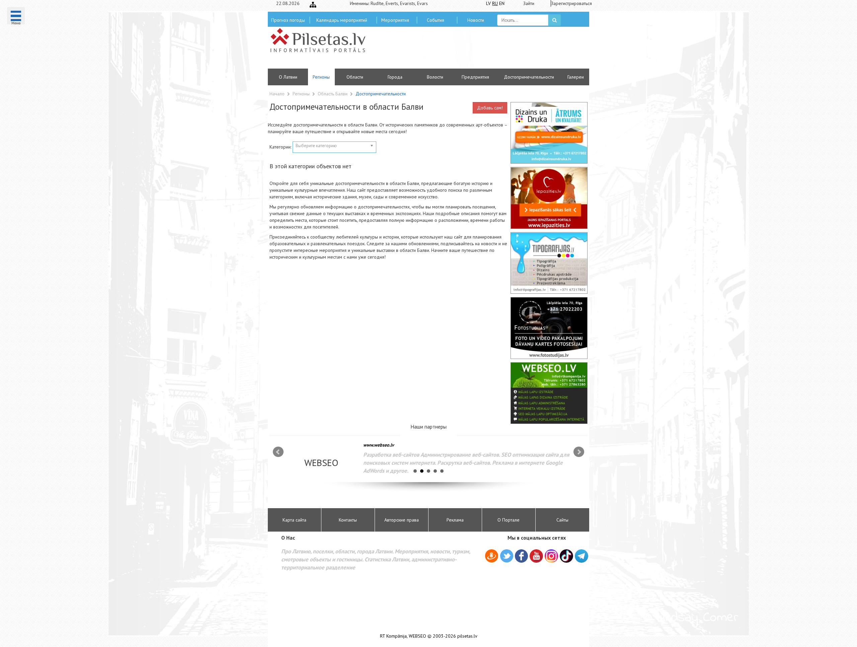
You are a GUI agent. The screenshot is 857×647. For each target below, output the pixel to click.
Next (578, 452)
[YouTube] (536, 556)
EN (501, 3)
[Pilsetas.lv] (321, 40)
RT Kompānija (393, 636)
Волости (435, 77)
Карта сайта (294, 520)
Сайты (562, 520)
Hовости (475, 20)
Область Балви (333, 94)
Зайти (528, 3)
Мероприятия (395, 20)
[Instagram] (551, 556)
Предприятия (475, 77)
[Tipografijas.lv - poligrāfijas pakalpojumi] (549, 263)
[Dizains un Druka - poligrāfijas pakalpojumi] (549, 133)
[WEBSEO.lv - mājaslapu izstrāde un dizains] (549, 393)
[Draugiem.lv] (491, 557)
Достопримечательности (529, 77)
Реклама (455, 520)
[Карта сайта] (313, 4)
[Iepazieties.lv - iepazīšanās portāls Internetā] (549, 197)
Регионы (321, 77)
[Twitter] (506, 557)
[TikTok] (566, 556)
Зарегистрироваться (569, 3)
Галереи (575, 77)
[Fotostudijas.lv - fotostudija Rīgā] (549, 328)
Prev (278, 452)
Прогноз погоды (288, 20)
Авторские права (401, 520)
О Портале (508, 520)
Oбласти (354, 77)
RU (495, 3)
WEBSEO (417, 636)
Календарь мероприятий (341, 20)
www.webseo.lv (378, 445)
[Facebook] (521, 557)
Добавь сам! (490, 108)
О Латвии (288, 77)
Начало (277, 94)
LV (488, 3)
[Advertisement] (477, 50)
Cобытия (435, 20)
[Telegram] (581, 556)
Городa (395, 77)
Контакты (348, 520)
